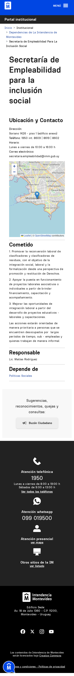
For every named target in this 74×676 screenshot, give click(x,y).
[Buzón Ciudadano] (37, 423)
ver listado (37, 566)
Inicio (8, 28)
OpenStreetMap (43, 235)
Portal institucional (20, 19)
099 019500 (37, 518)
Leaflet (27, 235)
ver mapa (37, 542)
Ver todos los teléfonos (37, 491)
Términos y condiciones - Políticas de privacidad (37, 666)
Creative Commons (50, 655)
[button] (37, 195)
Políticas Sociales (20, 376)
